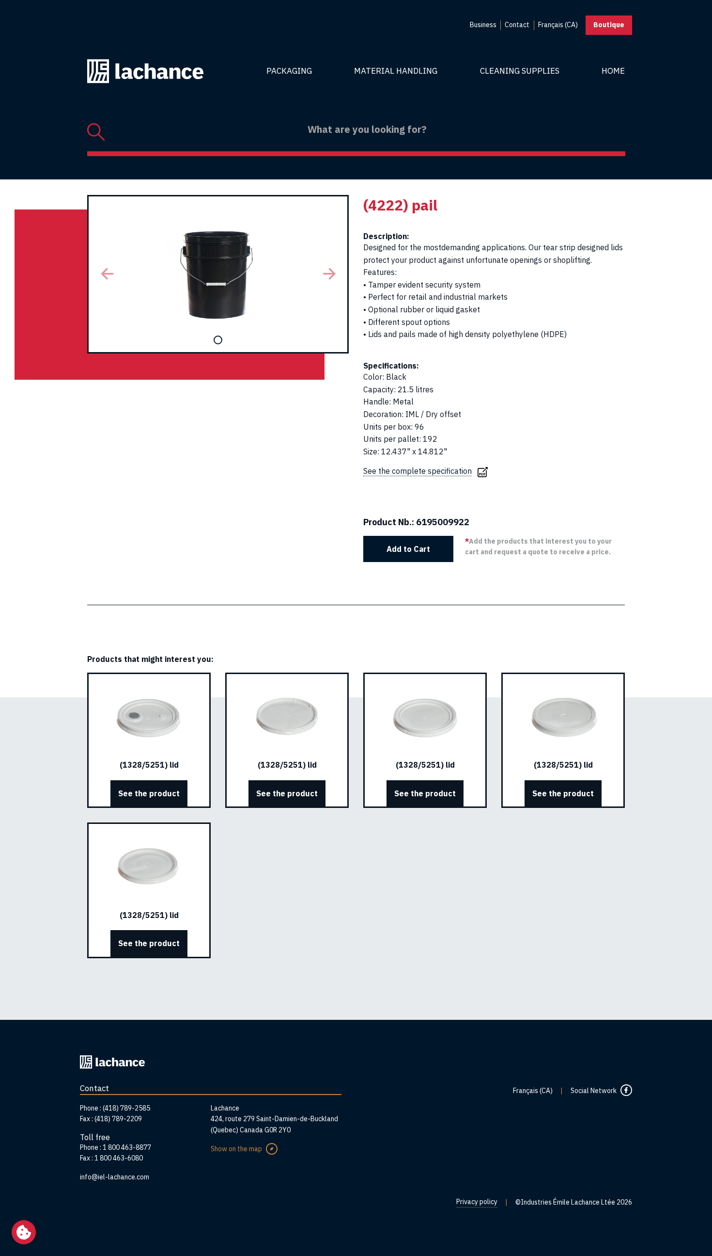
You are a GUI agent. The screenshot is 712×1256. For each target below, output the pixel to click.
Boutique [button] (608, 24)
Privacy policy (476, 1201)
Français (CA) (533, 1090)
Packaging (289, 70)
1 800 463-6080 (118, 1158)
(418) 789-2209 (118, 1118)
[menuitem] (483, 25)
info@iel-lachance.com (114, 1177)
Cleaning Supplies (519, 70)
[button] (106, 274)
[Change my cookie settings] (24, 1232)
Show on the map (236, 1148)
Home (613, 70)
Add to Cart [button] (408, 549)
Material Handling (395, 70)
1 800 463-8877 (127, 1147)
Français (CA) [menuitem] (558, 24)
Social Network (594, 1090)
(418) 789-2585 (126, 1108)
